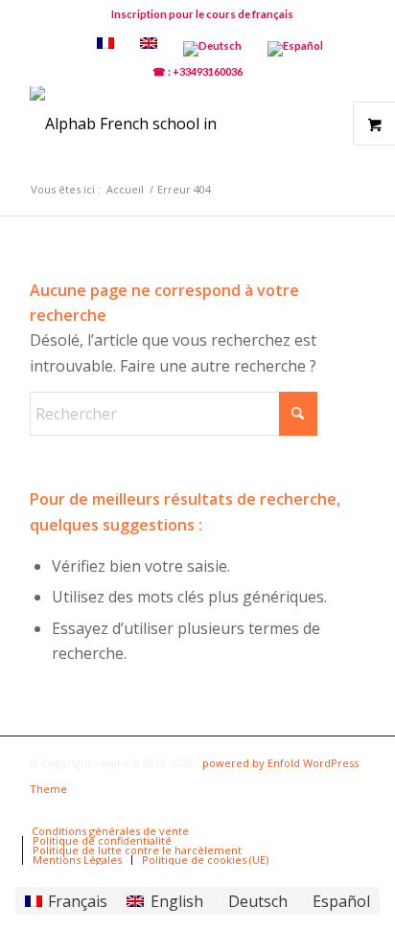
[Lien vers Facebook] (264, 811)
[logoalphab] (164, 123)
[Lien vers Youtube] (293, 811)
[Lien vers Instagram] (351, 811)
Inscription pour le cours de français (202, 14)
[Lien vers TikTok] (322, 811)
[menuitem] (202, 14)
